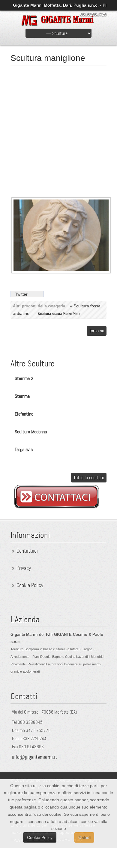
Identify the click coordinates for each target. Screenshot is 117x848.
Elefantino (24, 414)
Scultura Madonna (31, 432)
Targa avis (24, 449)
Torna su (96, 331)
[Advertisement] (58, 128)
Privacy (23, 568)
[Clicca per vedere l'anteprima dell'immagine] (61, 271)
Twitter (21, 294)
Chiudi (84, 837)
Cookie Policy (29, 585)
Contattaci (27, 550)
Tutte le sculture (89, 477)
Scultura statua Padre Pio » (59, 314)
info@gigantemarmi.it (34, 757)
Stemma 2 (24, 378)
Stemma (22, 396)
